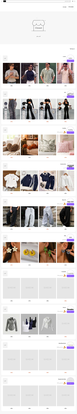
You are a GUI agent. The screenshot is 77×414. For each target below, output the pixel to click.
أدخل (5, 58)
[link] (71, 7)
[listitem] (38, 71)
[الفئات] (73, 1)
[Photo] (70, 58)
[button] (75, 1)
